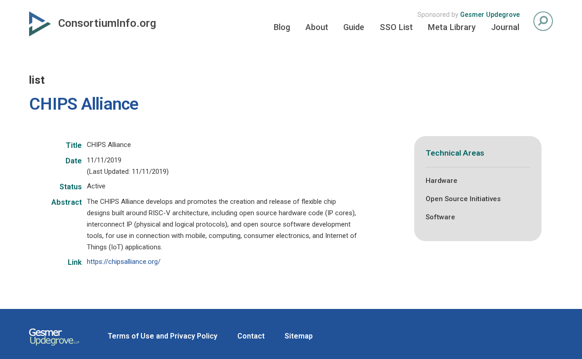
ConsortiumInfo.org (107, 23)
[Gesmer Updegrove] (54, 347)
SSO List (396, 27)
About (317, 27)
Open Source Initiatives (463, 199)
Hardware (441, 181)
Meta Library (452, 27)
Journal (505, 27)
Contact (251, 336)
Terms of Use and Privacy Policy (162, 336)
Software (440, 217)
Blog (282, 27)
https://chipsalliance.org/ (124, 262)
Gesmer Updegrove (490, 15)
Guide (353, 27)
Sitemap (299, 336)
